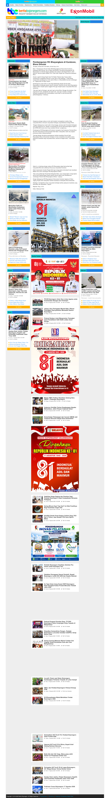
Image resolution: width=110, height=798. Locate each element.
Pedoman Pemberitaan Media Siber (64, 796)
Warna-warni (84, 5)
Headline (12, 5)
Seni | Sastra (77, 5)
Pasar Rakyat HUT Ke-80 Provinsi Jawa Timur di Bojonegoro (18, 95)
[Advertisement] (55, 108)
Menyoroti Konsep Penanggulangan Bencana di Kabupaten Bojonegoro (19, 179)
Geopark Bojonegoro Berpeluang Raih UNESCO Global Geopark (19, 137)
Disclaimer (51, 796)
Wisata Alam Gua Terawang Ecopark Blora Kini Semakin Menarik (92, 263)
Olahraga (58, 5)
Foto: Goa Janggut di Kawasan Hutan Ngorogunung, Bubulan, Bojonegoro (92, 137)
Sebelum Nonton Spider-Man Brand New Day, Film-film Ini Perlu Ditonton (92, 305)
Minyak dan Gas (28, 5)
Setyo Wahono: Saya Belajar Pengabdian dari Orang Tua (17, 305)
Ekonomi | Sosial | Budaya (67, 5)
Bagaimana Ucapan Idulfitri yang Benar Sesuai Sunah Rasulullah (18, 263)
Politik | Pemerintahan (38, 5)
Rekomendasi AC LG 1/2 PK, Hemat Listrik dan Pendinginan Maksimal (92, 95)
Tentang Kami (43, 796)
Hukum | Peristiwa (19, 5)
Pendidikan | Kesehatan (49, 5)
